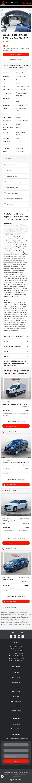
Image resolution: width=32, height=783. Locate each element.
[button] (23, 3)
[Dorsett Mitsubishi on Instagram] (22, 636)
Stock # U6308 (6, 518)
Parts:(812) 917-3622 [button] (17, 660)
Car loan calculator (16, 687)
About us (16, 696)
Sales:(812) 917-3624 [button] (17, 655)
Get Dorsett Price (11, 426)
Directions (16, 672)
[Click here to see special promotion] (16, 7)
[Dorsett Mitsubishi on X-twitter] (14, 636)
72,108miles (26, 406)
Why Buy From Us (16, 701)
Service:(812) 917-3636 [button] (17, 658)
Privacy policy (16, 706)
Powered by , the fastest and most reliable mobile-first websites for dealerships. (16, 774)
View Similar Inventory (16, 59)
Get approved (16, 682)
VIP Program (16, 724)
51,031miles (26, 465)
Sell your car (16, 691)
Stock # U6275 (6, 401)
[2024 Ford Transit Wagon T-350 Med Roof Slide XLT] (16, 446)
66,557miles (26, 523)
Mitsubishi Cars (16, 729)
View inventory (16, 677)
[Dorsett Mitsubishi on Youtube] (18, 636)
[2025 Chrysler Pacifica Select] (16, 505)
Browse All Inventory (16, 54)
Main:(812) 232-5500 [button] (17, 653)
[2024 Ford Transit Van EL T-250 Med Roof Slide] (16, 388)
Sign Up (16, 761)
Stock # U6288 (6, 577)
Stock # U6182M (6, 460)
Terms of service (16, 710)
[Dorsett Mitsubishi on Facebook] (10, 636)
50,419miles (26, 582)
